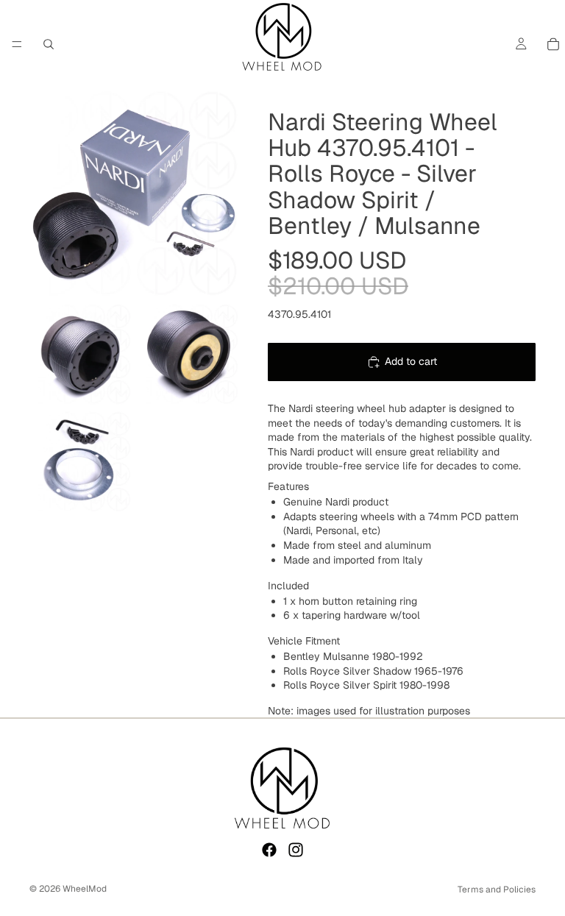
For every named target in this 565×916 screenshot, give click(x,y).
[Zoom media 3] (187, 354)
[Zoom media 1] (133, 192)
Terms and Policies (497, 889)
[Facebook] (269, 850)
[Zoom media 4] (80, 461)
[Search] (48, 44)
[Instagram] (296, 850)
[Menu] (17, 44)
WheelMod (85, 889)
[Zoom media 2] (80, 354)
